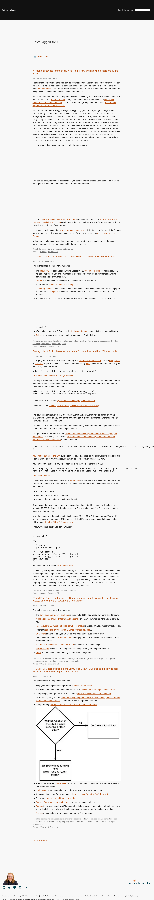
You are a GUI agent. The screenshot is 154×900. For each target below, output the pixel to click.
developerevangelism (70, 658)
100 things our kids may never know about (55, 645)
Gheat (38, 653)
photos (113, 658)
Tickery (39, 335)
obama (106, 658)
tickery (116, 341)
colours (54, 658)
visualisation (46, 344)
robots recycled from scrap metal (60, 798)
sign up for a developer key (72, 230)
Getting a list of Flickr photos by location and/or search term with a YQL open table (75, 351)
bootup (48, 658)
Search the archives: (126, 10)
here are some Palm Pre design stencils (92, 794)
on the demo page (65, 566)
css (59, 658)
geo (115, 819)
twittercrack (105, 822)
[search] (151, 10)
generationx (108, 819)
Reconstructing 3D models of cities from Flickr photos (60, 626)
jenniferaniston (85, 341)
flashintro (85, 819)
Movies (52, 822)
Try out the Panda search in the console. (53, 376)
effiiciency (69, 819)
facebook (77, 819)
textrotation (70, 661)
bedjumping (45, 819)
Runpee (39, 806)
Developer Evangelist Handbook (54, 615)
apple (42, 658)
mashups (59, 590)
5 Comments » (53, 827)
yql (75, 590)
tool (85, 822)
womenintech (38, 824)
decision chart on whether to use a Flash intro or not (74, 704)
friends (59, 341)
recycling (65, 822)
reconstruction (50, 661)
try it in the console (41, 475)
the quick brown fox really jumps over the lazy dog (67, 630)
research (58, 249)
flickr (39, 249)
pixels (110, 341)
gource (71, 341)
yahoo (70, 249)
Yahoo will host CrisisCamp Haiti (63, 285)
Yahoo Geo (75, 480)
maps (101, 658)
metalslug (103, 341)
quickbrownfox (38, 661)
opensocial (46, 249)
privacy (58, 822)
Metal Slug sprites (44, 289)
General (43, 252)
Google (86, 658)
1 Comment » (53, 252)
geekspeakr (98, 819)
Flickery (39, 813)
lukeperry (95, 341)
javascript (51, 590)
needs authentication (90, 360)
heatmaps (94, 658)
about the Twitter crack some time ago (94, 694)
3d (38, 658)
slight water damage (79, 331)
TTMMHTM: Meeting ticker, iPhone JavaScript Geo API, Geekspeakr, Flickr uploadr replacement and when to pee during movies (75, 670)
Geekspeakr (60, 783)
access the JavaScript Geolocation (98, 690)
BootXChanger (42, 649)
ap (38, 590)
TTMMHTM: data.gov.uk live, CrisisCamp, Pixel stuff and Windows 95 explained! (74, 256)
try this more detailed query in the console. (76, 401)
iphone (35, 822)
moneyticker (43, 822)
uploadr (114, 822)
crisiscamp (47, 341)
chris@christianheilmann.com (44, 896)
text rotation (63, 638)
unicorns (78, 661)
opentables (68, 590)
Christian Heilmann (9, 10)
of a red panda (44, 89)
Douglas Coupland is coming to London (53, 802)
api (41, 590)
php (52, 249)
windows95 (56, 344)
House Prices (92, 271)
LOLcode (39, 363)
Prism (41, 634)
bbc (38, 819)
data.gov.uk (45, 271)
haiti (77, 341)
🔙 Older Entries (41, 57)
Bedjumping (41, 790)
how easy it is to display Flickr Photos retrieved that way (74, 406)
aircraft (40, 341)
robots (72, 822)
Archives (147, 883)
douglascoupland (57, 819)
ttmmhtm (91, 822)
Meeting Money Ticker (82, 686)
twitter (65, 249)
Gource (39, 281)
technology (61, 661)
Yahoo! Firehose (58, 100)
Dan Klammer (32, 899)
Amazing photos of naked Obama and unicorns (57, 619)
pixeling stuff (52, 292)
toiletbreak (79, 822)
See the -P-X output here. (59, 522)
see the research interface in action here (58, 219)
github (65, 341)
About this (134, 883)
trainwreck (37, 344)
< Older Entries (41, 840)
